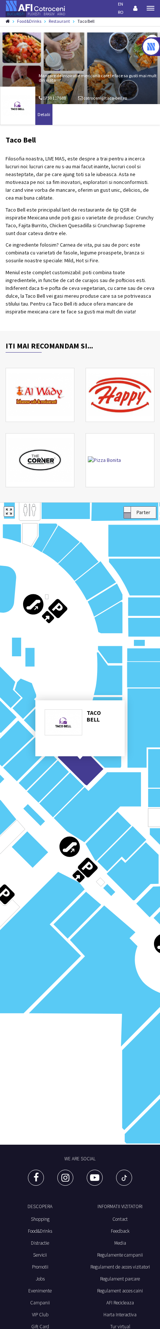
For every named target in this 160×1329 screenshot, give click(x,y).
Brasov (49, 14)
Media (120, 1243)
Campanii (40, 1303)
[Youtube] (95, 1178)
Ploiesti (34, 14)
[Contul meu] (135, 8)
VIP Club (40, 1314)
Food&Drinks (40, 1231)
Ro (121, 12)
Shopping (40, 1219)
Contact (120, 1219)
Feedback (120, 1231)
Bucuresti (16, 14)
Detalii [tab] (44, 114)
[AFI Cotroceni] (35, 5)
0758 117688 (54, 98)
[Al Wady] (40, 395)
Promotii (40, 1267)
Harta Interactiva (120, 1314)
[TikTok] (124, 1178)
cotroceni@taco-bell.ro (105, 98)
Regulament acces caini (120, 1291)
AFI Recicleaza (120, 1303)
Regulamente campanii (120, 1255)
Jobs (40, 1279)
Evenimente (40, 1291)
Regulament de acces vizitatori (120, 1267)
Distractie (40, 1243)
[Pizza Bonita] (120, 460)
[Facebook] (36, 1178)
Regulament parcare (120, 1279)
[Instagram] (65, 1178)
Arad (61, 14)
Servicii (40, 1255)
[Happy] (120, 395)
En (120, 4)
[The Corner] (40, 460)
